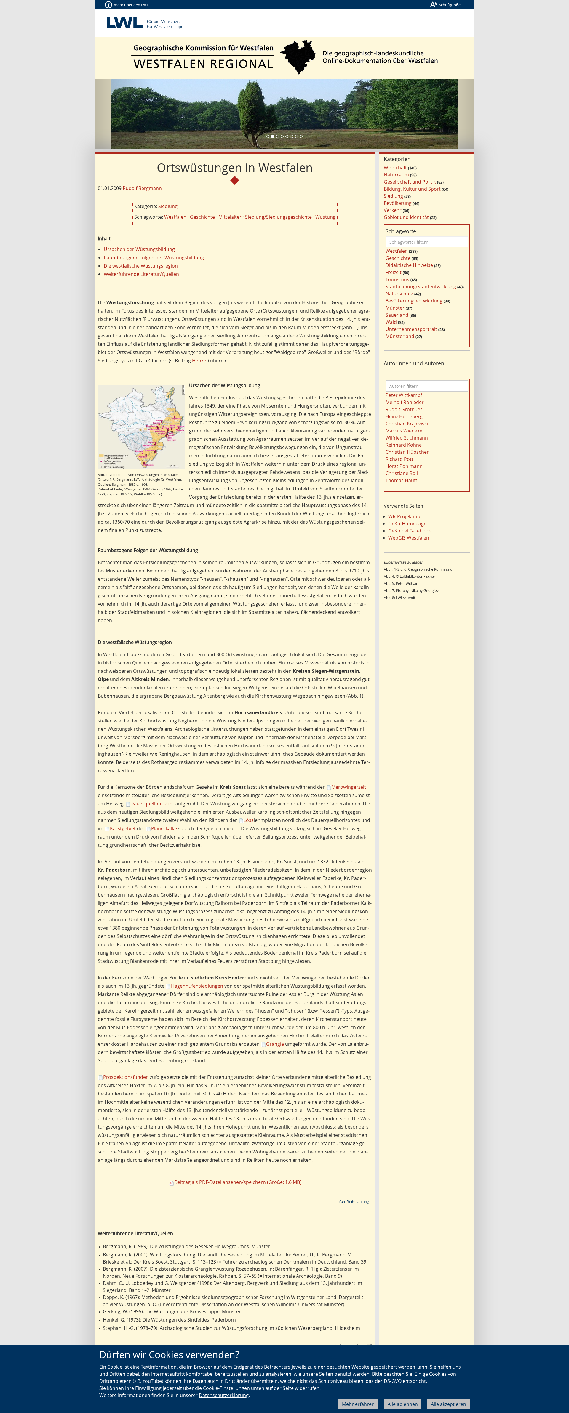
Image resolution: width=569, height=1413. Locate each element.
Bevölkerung (398, 203)
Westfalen (175, 217)
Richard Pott (399, 459)
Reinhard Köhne (404, 445)
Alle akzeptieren (448, 1404)
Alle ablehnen (403, 1404)
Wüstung (325, 217)
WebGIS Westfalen (408, 538)
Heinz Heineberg (404, 416)
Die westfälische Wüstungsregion (141, 266)
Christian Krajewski (407, 423)
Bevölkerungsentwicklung (414, 300)
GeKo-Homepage (407, 523)
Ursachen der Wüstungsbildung (139, 249)
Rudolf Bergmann (142, 188)
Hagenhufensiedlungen (197, 986)
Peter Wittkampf (404, 395)
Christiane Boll (402, 473)
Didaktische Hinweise (409, 265)
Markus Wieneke (404, 430)
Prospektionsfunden (126, 1077)
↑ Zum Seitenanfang (352, 1201)
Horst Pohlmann (404, 466)
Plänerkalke (164, 828)
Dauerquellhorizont (152, 803)
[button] (123, 114)
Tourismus (397, 279)
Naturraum (396, 174)
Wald (391, 322)
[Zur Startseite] (284, 57)
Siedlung (168, 206)
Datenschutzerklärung (224, 1395)
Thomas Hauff (401, 480)
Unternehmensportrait (411, 329)
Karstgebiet (123, 828)
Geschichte (202, 217)
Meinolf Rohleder (405, 402)
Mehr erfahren (358, 1404)
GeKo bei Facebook (409, 530)
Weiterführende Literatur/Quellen (141, 274)
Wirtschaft (395, 167)
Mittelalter (230, 217)
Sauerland (397, 315)
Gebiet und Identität (406, 217)
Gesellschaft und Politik (410, 181)
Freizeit (394, 272)
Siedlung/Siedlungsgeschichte (278, 217)
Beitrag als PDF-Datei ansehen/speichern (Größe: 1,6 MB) (238, 1182)
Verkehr (393, 210)
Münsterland (400, 336)
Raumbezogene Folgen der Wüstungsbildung (154, 257)
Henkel (199, 360)
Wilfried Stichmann (407, 437)
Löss (249, 820)
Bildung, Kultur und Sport (412, 189)
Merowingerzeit (348, 787)
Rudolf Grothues (404, 409)
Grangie (275, 1044)
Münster (395, 308)
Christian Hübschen (408, 452)
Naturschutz (399, 293)
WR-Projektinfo (405, 516)
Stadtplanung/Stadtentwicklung (421, 286)
